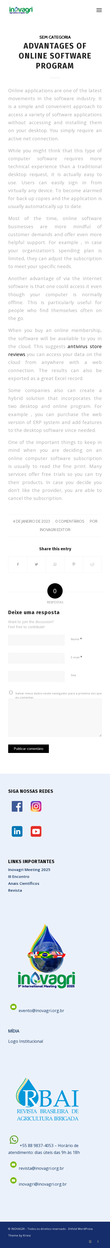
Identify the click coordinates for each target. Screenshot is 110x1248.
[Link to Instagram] (90, 1241)
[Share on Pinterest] (73, 564)
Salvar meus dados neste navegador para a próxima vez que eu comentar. (58, 695)
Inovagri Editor (55, 530)
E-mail (76, 657)
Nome (76, 639)
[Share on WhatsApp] (55, 564)
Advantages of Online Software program (55, 56)
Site (73, 675)
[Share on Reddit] (92, 564)
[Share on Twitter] (36, 564)
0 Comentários (69, 521)
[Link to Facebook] (98, 1241)
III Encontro (18, 876)
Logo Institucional (25, 1041)
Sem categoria (55, 37)
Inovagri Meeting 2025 (29, 869)
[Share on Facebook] (17, 564)
